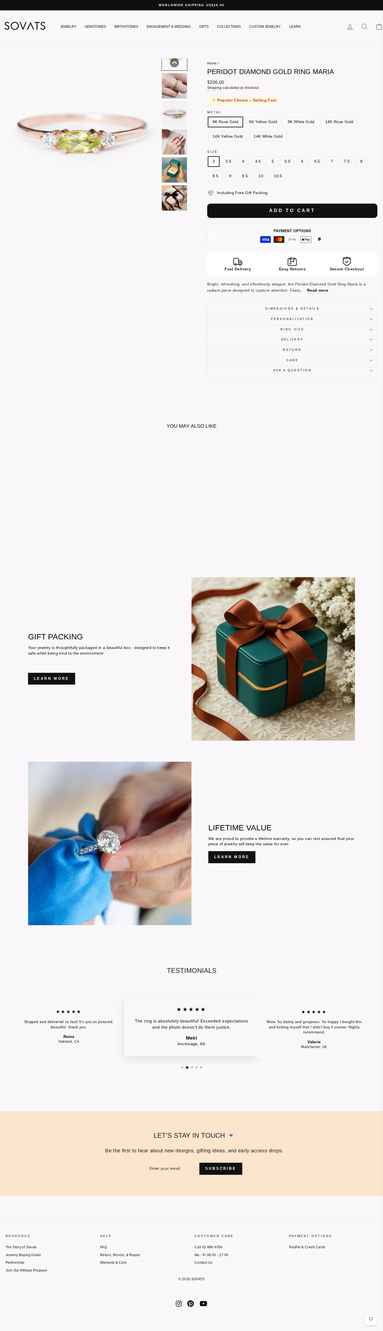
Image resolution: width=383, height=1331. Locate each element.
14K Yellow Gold (228, 136)
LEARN (295, 27)
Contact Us (204, 1263)
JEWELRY (68, 27)
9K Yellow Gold (263, 121)
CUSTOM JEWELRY (265, 27)
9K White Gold (301, 121)
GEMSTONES (95, 27)
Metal (214, 112)
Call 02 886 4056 (209, 1247)
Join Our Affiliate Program (26, 1270)
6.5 (317, 161)
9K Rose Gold (225, 121)
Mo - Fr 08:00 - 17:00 (211, 1255)
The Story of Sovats (21, 1247)
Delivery (292, 339)
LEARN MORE (51, 678)
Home (212, 63)
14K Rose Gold (339, 121)
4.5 (258, 161)
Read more (317, 290)
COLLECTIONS (229, 27)
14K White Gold (268, 136)
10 (261, 176)
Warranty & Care (113, 1263)
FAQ (103, 1247)
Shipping (214, 88)
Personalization (292, 319)
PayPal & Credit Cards (307, 1247)
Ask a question (292, 370)
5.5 (287, 161)
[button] (174, 62)
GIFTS (204, 27)
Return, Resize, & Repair (120, 1255)
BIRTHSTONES (126, 27)
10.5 (278, 176)
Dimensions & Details (292, 308)
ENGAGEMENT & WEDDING (169, 27)
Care (292, 360)
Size (212, 151)
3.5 (228, 161)
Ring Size (292, 329)
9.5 (245, 176)
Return (292, 349)
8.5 (215, 176)
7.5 (347, 161)
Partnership (15, 1263)
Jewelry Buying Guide (23, 1255)
